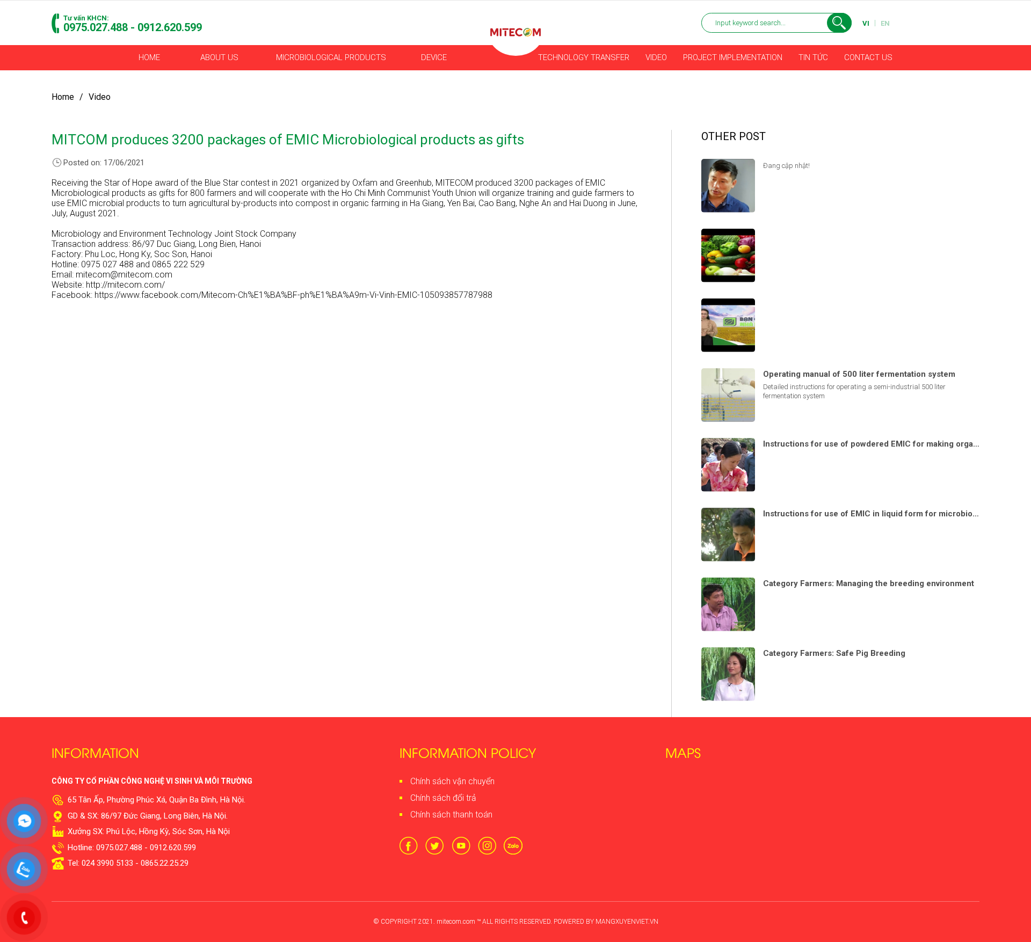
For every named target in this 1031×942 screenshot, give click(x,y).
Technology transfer (583, 57)
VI (865, 23)
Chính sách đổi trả (443, 798)
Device (434, 57)
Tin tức (813, 57)
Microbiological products (331, 57)
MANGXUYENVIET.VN (627, 921)
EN (885, 23)
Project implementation (732, 57)
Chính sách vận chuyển (452, 781)
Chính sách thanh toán (451, 814)
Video (656, 57)
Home (149, 57)
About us (219, 57)
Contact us (868, 57)
